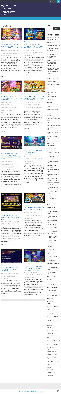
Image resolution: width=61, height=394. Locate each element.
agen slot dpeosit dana (6, 107)
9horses (10, 102)
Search (48, 25)
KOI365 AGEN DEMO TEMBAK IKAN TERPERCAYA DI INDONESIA (33, 152)
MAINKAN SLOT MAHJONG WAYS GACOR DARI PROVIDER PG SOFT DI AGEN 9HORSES (34, 98)
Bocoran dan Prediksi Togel (53, 118)
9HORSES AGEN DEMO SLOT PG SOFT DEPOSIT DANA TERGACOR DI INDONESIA (11, 98)
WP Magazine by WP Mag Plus (36, 391)
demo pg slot (10, 223)
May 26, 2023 (4, 221)
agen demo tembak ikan (28, 274)
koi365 (33, 53)
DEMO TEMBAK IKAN (52, 287)
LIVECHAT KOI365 (51, 99)
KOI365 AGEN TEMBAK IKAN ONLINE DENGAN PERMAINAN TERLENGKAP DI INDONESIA (33, 46)
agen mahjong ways (28, 104)
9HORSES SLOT (50, 328)
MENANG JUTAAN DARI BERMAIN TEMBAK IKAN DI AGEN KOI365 (34, 208)
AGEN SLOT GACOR (51, 225)
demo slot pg (4, 109)
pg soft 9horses (4, 110)
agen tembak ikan (27, 52)
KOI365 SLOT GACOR (52, 309)
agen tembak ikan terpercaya (7, 164)
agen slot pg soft (15, 107)
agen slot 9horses (12, 50)
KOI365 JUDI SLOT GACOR (53, 361)
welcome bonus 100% (5, 278)
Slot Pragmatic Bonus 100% (53, 125)
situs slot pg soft (5, 55)
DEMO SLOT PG (50, 279)
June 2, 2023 (4, 161)
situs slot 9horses (12, 52)
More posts (23, 300)
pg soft (18, 50)
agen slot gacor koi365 (13, 273)
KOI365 (48, 364)
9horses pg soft (15, 221)
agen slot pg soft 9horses (29, 107)
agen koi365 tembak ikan (29, 213)
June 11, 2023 (4, 102)
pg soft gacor (12, 110)
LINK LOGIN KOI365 (51, 249)
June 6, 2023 (27, 102)
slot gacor (26, 109)
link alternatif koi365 (32, 217)
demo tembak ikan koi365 (14, 166)
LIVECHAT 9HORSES (51, 97)
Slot (2, 41)
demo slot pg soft (12, 109)
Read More (3, 76)
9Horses (49, 367)
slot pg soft (3, 112)
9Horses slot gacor (51, 370)
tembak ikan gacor (9, 167)
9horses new (50, 301)
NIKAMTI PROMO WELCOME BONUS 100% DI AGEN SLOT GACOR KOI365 (10, 269)
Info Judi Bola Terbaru (52, 87)
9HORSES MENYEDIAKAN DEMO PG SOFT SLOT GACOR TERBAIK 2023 (11, 217)
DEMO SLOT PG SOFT (52, 276)
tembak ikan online (28, 55)
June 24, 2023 (27, 50)
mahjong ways (39, 107)
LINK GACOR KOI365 (51, 260)
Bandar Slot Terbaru (51, 81)
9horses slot (4, 223)
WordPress (26, 391)
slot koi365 (38, 53)
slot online (12, 55)
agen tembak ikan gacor (37, 158)
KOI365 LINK (50, 375)
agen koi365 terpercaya (35, 156)
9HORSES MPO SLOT (52, 330)
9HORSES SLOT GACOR (52, 306)
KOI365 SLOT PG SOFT (52, 354)
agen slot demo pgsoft (15, 105)
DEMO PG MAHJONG (51, 290)
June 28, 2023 (4, 50)
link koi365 (40, 217)
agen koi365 (33, 50)
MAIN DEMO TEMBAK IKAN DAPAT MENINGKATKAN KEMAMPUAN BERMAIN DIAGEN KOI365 (11, 156)
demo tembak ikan (27, 53)
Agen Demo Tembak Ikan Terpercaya (9, 8)
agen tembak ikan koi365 (37, 52)
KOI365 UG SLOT (51, 333)
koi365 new (49, 304)
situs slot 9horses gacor (6, 53)
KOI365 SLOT (50, 325)
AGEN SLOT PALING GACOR (53, 196)
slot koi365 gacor (11, 276)
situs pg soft (4, 52)
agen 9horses (38, 102)
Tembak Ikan (27, 42)
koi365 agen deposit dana (33, 276)
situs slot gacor (16, 53)
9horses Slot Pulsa (51, 102)
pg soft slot (3, 225)
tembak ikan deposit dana (29, 277)
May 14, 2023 (27, 272)
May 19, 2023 (4, 273)
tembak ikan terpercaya (29, 163)
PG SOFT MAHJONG (51, 293)
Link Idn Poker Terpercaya (53, 84)
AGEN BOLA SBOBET (52, 282)
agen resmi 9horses (37, 104)
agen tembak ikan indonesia (29, 160)
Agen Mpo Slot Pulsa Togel (53, 141)
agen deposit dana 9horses (6, 104)
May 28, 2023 (27, 156)
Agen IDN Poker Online (52, 89)
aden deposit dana (34, 272)
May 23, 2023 (27, 212)
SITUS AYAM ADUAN (51, 284)
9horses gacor (50, 298)
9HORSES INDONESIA (52, 295)
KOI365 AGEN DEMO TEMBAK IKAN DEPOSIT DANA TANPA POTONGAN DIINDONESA (33, 268)
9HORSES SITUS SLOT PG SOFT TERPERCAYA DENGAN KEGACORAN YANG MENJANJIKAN (11, 46)
